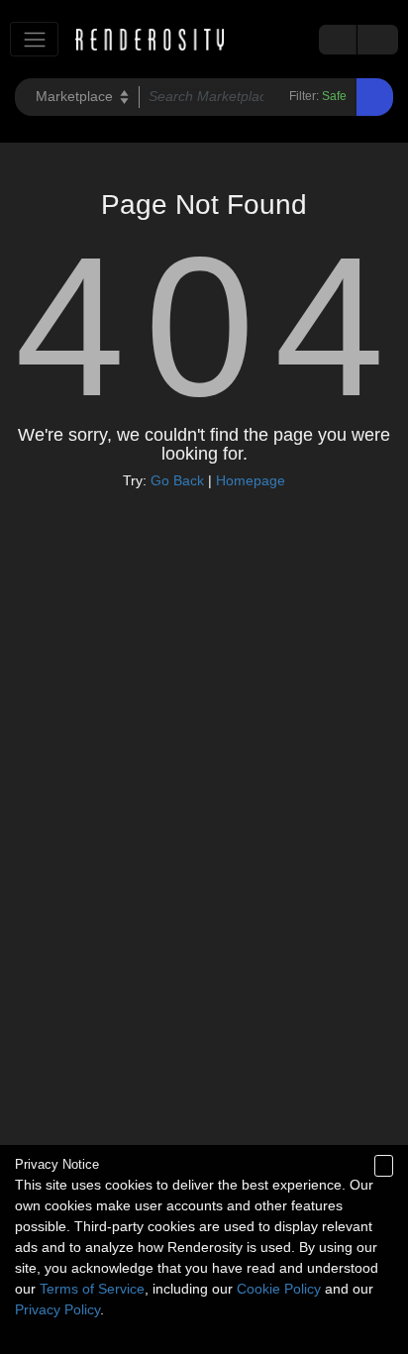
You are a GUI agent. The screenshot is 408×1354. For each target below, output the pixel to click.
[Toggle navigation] (34, 39)
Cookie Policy (279, 1289)
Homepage (250, 480)
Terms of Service (92, 1289)
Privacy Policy (57, 1309)
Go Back (177, 480)
